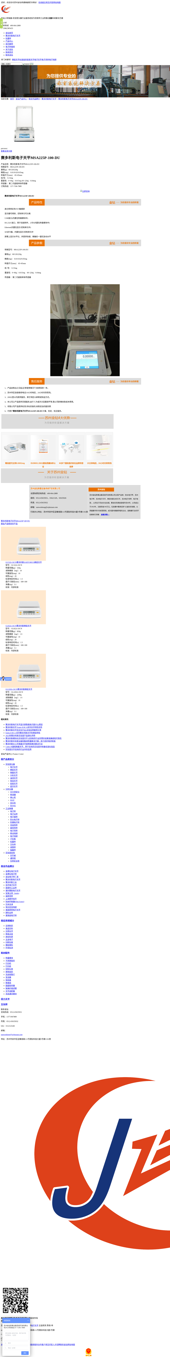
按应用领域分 (7, 920)
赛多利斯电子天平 (13, 36)
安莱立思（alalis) (12, 893)
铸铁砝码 (9, 972)
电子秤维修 (10, 47)
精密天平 (15, 60)
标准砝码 (23, 60)
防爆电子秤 (14, 822)
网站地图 (57, 2)
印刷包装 (9, 942)
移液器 (13, 795)
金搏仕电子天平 (12, 871)
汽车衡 (13, 839)
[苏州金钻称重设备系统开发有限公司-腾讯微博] (33, 64)
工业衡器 (9, 808)
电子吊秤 (45, 60)
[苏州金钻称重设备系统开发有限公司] (6, 14)
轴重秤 (13, 850)
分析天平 (14, 775)
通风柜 (13, 858)
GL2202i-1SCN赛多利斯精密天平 (19, 689)
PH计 (12, 800)
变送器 (8, 977)
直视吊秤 (14, 828)
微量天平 (14, 773)
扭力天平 (5, 999)
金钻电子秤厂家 (12, 877)
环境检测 (9, 948)
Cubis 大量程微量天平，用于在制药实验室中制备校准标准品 (30, 747)
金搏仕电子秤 (11, 874)
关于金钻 (9, 49)
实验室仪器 (10, 764)
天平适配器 (10, 991)
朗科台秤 (9, 913)
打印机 (8, 963)
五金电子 (9, 939)
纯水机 (13, 803)
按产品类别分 (7, 759)
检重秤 (8, 38)
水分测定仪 (14, 792)
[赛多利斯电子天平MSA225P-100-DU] (24, 145)
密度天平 (30, 60)
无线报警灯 (10, 975)
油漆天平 (14, 778)
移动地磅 (14, 833)
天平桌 (13, 856)
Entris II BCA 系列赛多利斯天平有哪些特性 (23, 733)
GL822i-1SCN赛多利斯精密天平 (18, 626)
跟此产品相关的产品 (9, 524)
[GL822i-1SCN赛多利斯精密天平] (23, 624)
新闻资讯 (9, 52)
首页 (12, 99)
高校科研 (9, 937)
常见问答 (49, 2)
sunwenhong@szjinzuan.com (11, 1035)
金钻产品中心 (21, 99)
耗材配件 (5, 953)
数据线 (8, 983)
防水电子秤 (14, 820)
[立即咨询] (85, 191)
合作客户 (41, 1345)
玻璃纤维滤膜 (11, 988)
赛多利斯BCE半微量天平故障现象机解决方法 (24, 744)
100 (25, 521)
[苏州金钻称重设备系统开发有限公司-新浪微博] (31, 64)
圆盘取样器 (10, 986)
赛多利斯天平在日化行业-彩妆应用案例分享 (23, 730)
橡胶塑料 (9, 945)
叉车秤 (13, 844)
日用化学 (9, 931)
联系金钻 (9, 55)
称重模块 (9, 958)
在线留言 (42, 2)
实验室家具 (10, 853)
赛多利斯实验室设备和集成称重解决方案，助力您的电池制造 (31, 741)
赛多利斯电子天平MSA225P (12, 521)
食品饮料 (9, 928)
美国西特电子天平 (13, 910)
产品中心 (9, 41)
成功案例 (9, 44)
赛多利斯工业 (11, 882)
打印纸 (8, 966)
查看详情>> (105, 514)
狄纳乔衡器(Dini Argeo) (15, 902)
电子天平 (38, 60)
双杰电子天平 (11, 885)
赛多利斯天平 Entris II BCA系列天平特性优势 (24, 727)
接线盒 (8, 980)
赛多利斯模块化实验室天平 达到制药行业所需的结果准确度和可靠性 (34, 738)
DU (28, 521)
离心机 (13, 797)
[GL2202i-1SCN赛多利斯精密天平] (23, 687)
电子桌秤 (14, 817)
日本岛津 (9, 904)
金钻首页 (9, 33)
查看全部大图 (6, 151)
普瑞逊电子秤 (11, 915)
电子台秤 (14, 814)
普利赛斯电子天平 (13, 891)
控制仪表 (9, 969)
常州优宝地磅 (11, 907)
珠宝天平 (14, 781)
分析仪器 (9, 789)
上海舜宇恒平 (11, 899)
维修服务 (34, 1345)
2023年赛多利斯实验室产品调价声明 (20, 736)
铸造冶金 (9, 934)
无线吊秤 (14, 825)
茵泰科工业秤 (11, 888)
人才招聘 (56, 1345)
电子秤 (13, 811)
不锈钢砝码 (10, 961)
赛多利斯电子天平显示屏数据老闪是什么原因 (24, 725)
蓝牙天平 (14, 786)
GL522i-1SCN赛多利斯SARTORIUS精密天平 (24, 562)
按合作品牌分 (34, 99)
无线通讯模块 (11, 994)
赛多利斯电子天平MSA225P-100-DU (73, 99)
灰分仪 (13, 806)
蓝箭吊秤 (9, 896)
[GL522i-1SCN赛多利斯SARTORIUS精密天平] (23, 560)
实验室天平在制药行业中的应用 (18, 749)
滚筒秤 (13, 847)
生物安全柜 (14, 861)
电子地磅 (52, 60)
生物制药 (9, 926)
